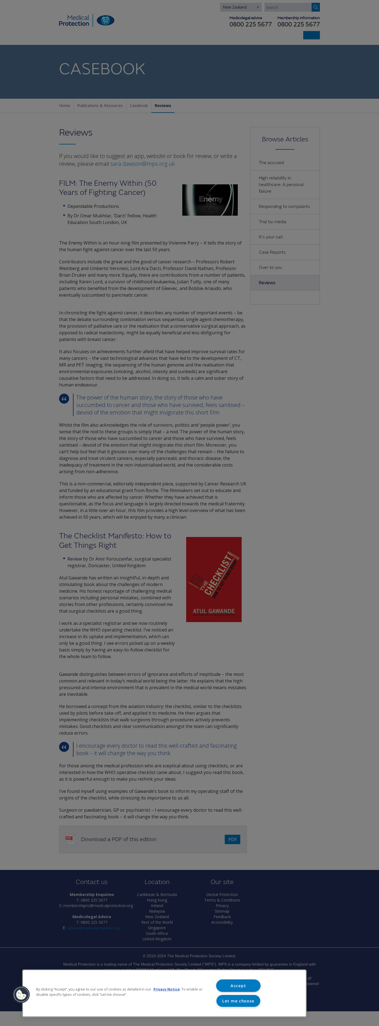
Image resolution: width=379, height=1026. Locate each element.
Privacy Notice (166, 989)
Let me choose (238, 1001)
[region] (164, 993)
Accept (238, 985)
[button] (21, 995)
